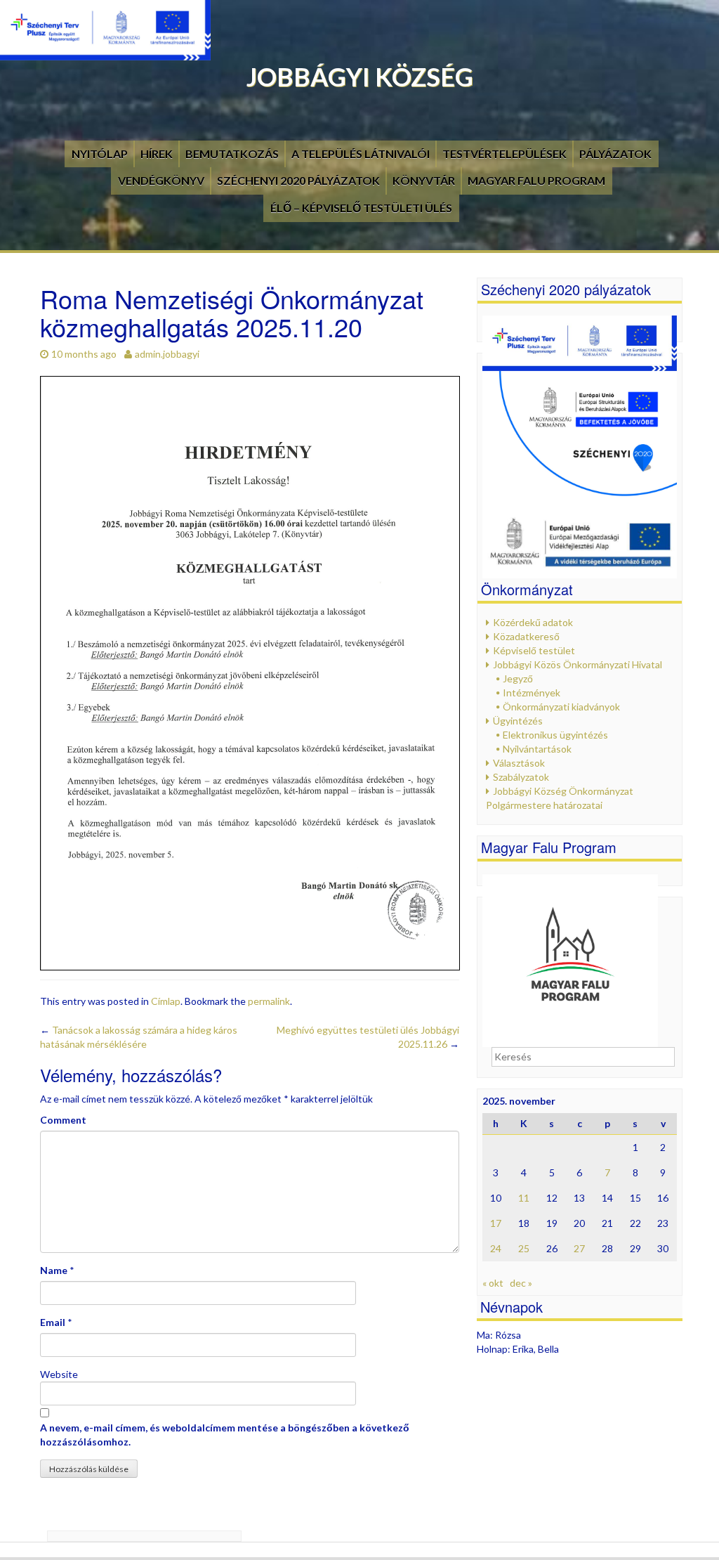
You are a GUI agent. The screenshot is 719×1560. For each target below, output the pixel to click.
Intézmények (531, 692)
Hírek (156, 153)
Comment (63, 1120)
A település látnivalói (360, 153)
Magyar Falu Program (536, 180)
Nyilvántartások (537, 749)
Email (52, 1322)
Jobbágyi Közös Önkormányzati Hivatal (577, 664)
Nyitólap (100, 153)
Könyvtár (424, 180)
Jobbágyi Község (359, 76)
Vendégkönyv (161, 180)
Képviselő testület (534, 650)
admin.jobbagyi (167, 354)
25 (523, 1248)
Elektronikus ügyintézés (555, 735)
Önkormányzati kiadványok (561, 707)
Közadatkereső (526, 636)
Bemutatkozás (232, 153)
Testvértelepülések (504, 153)
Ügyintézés (518, 721)
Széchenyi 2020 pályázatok (298, 180)
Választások (519, 763)
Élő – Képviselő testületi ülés (361, 207)
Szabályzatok (521, 777)
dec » (521, 1283)
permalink (269, 1001)
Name (53, 1270)
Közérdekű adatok (533, 622)
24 (495, 1248)
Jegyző (518, 678)
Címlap (165, 1001)
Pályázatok (615, 153)
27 (579, 1248)
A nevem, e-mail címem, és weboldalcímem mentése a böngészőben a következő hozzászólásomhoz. (224, 1435)
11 (523, 1198)
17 (495, 1223)
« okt (492, 1283)
